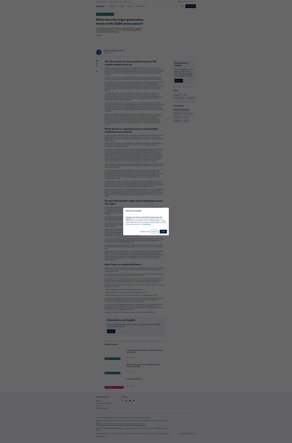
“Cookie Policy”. (147, 224)
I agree (163, 231)
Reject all (154, 231)
